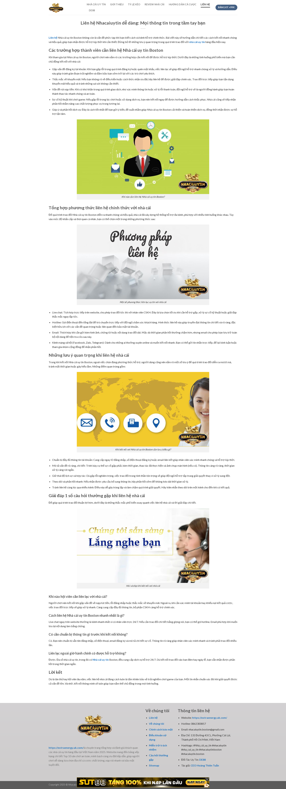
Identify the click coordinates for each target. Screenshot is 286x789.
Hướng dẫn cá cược (182, 4)
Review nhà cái (155, 4)
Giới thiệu (117, 4)
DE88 (92, 10)
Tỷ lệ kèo (134, 4)
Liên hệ (205, 4)
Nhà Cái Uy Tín (96, 4)
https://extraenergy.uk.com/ (209, 717)
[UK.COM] (65, 7)
